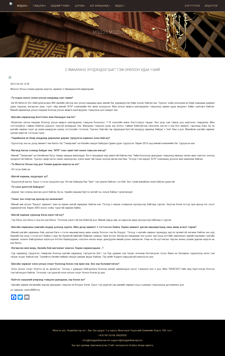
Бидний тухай (59, 5)
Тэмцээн (38, 5)
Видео (119, 5)
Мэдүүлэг (211, 5)
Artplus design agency (141, 345)
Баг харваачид (99, 5)
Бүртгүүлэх (192, 5)
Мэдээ (21, 5)
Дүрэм (79, 5)
